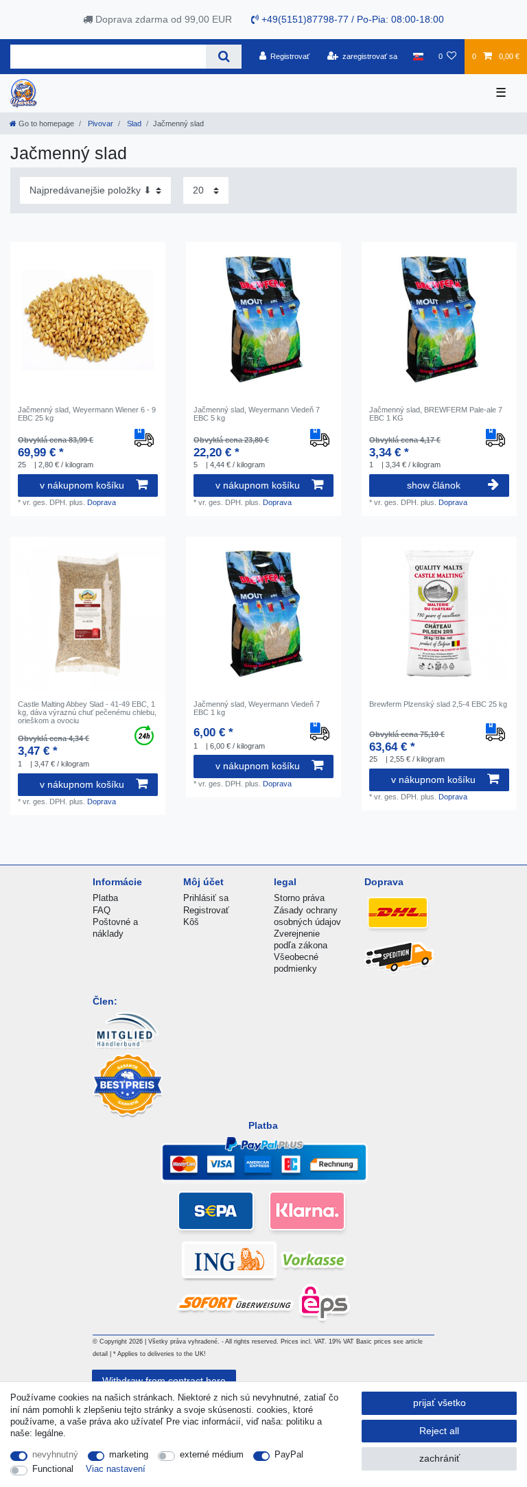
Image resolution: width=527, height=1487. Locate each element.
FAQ (101, 910)
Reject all (439, 1430)
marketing (128, 1454)
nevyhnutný (55, 1454)
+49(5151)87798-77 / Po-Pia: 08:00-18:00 (351, 19)
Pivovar (99, 123)
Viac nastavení (115, 1469)
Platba (105, 898)
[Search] (223, 57)
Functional (52, 1469)
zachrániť (439, 1458)
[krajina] (417, 56)
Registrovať (206, 910)
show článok (433, 485)
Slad (133, 123)
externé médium (212, 1454)
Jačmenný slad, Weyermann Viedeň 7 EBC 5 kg (257, 414)
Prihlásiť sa (206, 898)
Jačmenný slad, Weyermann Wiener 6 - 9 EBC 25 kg (87, 414)
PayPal (288, 1454)
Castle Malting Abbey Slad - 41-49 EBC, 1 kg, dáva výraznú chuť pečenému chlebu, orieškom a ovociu (87, 712)
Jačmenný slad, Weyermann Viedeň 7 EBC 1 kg (257, 708)
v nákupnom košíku (82, 485)
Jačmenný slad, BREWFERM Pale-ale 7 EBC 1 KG (435, 414)
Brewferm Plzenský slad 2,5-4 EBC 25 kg (438, 704)
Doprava (101, 502)
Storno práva (299, 898)
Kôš (191, 922)
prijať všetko (439, 1402)
